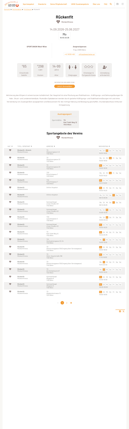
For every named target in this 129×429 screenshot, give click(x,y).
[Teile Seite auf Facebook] (120, 311)
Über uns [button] (96, 4)
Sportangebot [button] (28, 4)
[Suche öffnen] (111, 4)
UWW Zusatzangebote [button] (80, 4)
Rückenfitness (67, 22)
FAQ (105, 4)
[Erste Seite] (58, 302)
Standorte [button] (42, 4)
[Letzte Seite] (71, 302)
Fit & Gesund (28, 9)
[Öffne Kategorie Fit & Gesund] (58, 22)
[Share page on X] (123, 311)
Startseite (7, 9)
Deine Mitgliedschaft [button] (58, 4)
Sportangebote (16, 9)
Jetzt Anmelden (64, 86)
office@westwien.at (87, 54)
